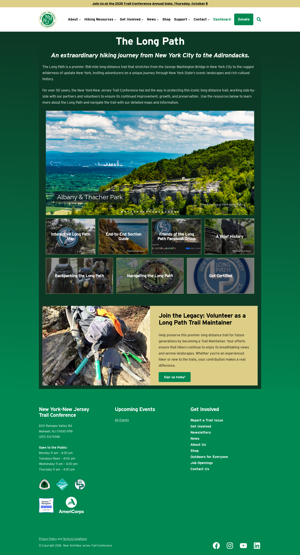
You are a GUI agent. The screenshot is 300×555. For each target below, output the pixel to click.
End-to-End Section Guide (123, 236)
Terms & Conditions (75, 539)
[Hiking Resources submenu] (115, 19)
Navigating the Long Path (150, 275)
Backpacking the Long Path (79, 275)
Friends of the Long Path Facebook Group (176, 236)
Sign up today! (174, 377)
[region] (150, 163)
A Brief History (229, 236)
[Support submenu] (189, 19)
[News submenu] (158, 19)
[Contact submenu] (209, 19)
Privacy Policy (48, 539)
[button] (51, 163)
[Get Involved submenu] (142, 19)
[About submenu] (80, 19)
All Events (122, 420)
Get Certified (220, 275)
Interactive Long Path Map (70, 236)
